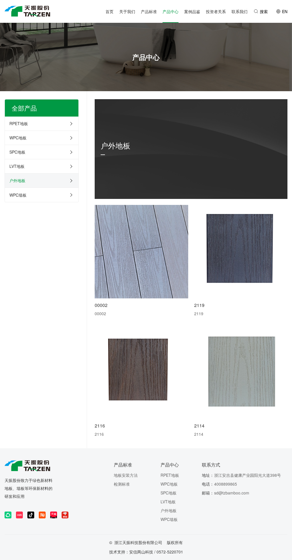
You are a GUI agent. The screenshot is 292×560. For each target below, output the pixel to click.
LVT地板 (17, 166)
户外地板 (17, 180)
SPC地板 (17, 152)
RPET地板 (18, 123)
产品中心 (170, 464)
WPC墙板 (18, 195)
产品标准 (123, 464)
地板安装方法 (126, 475)
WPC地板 (18, 137)
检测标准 (122, 484)
